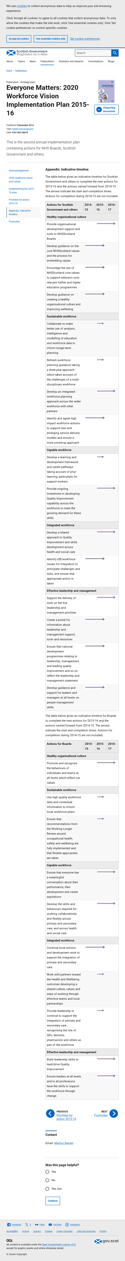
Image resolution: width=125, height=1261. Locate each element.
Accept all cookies (19, 38)
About (9, 61)
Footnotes (14, 221)
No (53, 1180)
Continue (53, 1200)
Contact (37, 1231)
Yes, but (57, 1188)
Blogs (111, 61)
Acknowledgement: (19, 170)
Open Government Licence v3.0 (58, 1244)
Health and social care (22, 129)
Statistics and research (71, 61)
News (33, 61)
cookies (22, 6)
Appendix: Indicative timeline (19, 212)
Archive (25, 1231)
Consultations (95, 61)
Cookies (48, 1231)
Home (9, 70)
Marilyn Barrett (63, 1143)
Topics (21, 61)
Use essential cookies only (50, 38)
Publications (47, 61)
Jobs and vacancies (86, 1231)
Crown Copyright (65, 1231)
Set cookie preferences (85, 39)
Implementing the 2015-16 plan (21, 190)
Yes (54, 1171)
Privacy (103, 1231)
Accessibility (12, 1231)
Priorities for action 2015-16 (19, 201)
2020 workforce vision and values (21, 179)
